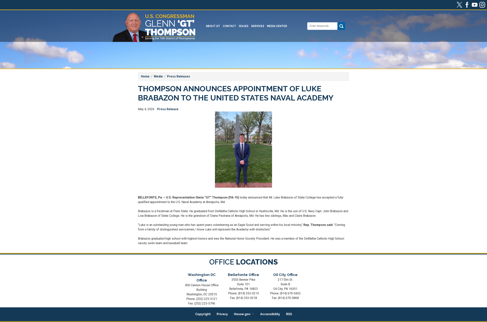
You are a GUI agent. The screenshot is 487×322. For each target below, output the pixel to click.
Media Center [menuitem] (277, 26)
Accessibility (270, 314)
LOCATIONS (243, 262)
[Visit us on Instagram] (483, 5)
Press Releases (178, 76)
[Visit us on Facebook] (468, 5)
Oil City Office (285, 275)
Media (158, 76)
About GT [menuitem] (213, 26)
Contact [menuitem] (229, 26)
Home (145, 76)
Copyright (203, 314)
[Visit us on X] (460, 5)
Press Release (167, 109)
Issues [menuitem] (243, 26)
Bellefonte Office (243, 275)
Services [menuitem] (257, 26)
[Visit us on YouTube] (475, 5)
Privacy (222, 314)
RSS (289, 314)
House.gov (242, 314)
